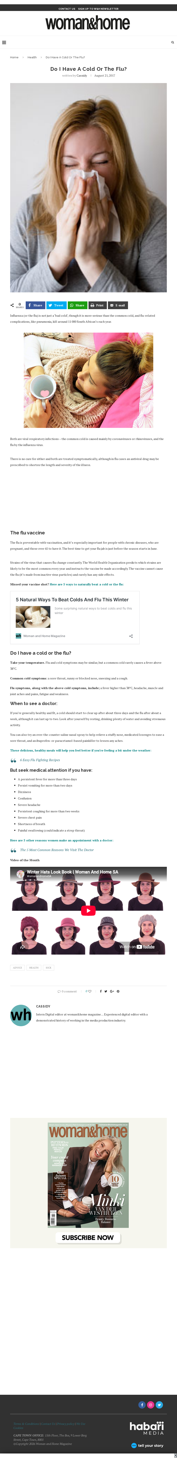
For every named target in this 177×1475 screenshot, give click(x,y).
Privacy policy (65, 1424)
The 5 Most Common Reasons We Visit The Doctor (57, 849)
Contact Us (48, 1424)
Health (32, 57)
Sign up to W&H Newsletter (98, 9)
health (33, 967)
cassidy (82, 75)
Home (14, 57)
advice (17, 967)
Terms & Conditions (26, 1424)
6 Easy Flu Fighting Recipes (40, 760)
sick (48, 967)
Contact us (66, 9)
